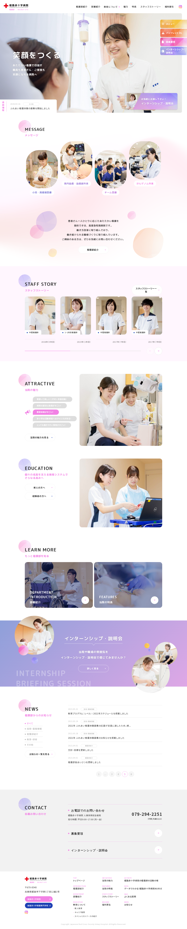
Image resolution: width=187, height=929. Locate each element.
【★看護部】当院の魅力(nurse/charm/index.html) (110, 879)
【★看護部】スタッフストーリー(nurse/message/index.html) (110, 895)
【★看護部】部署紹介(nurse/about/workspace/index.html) (59, 585)
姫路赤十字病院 (34, 899)
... (105, 774)
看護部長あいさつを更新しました (84, 762)
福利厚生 (169, 6)
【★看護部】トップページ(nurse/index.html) (85, 879)
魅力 (126, 6)
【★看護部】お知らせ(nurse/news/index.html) (143, 903)
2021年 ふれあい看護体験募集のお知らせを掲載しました (96, 737)
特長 (134, 6)
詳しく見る (92, 668)
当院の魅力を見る (39, 437)
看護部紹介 (81, 6)
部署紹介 (95, 6)
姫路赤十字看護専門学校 (37, 905)
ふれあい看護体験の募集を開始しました (30, 108)
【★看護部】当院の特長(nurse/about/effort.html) (128, 585)
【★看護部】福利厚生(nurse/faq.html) (110, 903)
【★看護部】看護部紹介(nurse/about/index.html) (85, 887)
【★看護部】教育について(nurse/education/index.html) (85, 903)
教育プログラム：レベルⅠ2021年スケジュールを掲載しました (98, 713)
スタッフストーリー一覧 (146, 290)
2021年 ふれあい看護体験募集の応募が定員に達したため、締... (99, 725)
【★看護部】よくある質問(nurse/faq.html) (143, 895)
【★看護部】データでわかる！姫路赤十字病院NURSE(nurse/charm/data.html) (143, 887)
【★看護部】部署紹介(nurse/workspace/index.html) (85, 895)
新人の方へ (39, 487)
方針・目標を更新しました (80, 750)
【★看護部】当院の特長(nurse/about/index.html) (110, 887)
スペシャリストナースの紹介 (86, 916)
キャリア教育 (80, 912)
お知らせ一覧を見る (39, 754)
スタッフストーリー (150, 6)
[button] (158, 351)
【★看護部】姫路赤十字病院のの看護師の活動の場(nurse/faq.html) (143, 879)
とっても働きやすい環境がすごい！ (51, 425)
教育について (111, 6)
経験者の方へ (39, 496)
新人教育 (78, 908)
